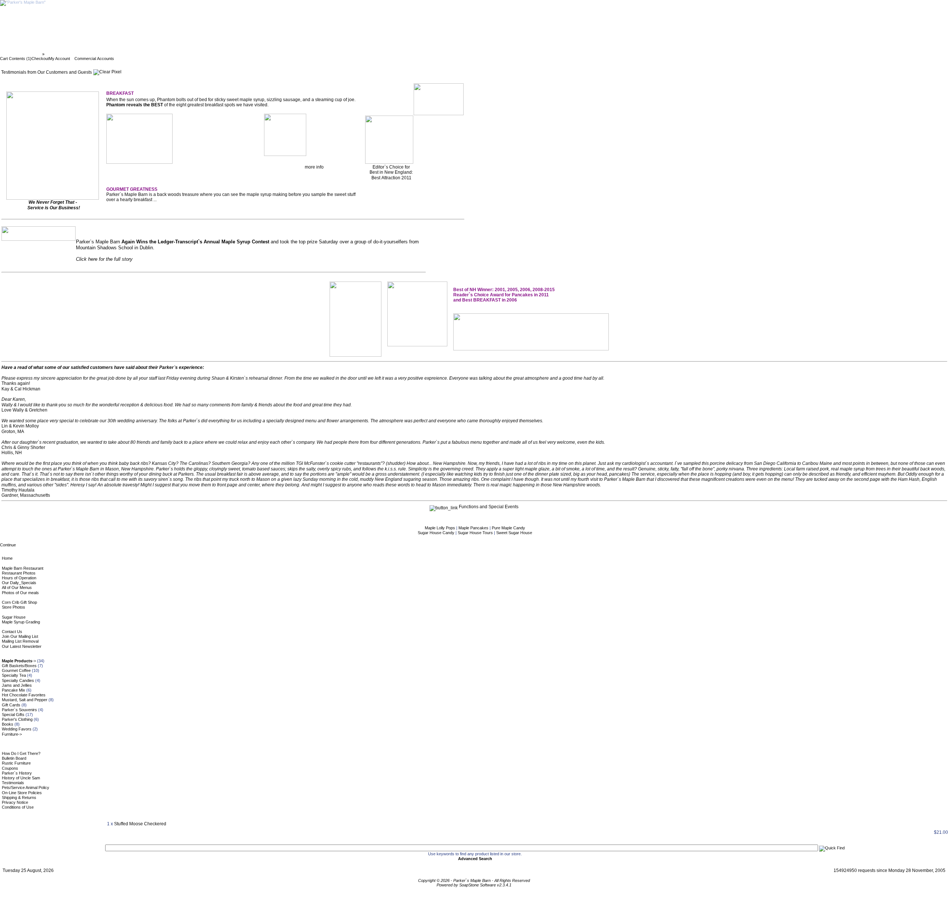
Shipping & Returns (19, 797)
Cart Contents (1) (15, 58)
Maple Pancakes (474, 528)
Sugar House (14, 617)
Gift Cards (11, 705)
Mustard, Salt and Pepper (24, 699)
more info (314, 167)
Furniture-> (12, 734)
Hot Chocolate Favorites (24, 695)
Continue (8, 545)
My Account (59, 58)
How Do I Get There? (21, 753)
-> (19, 661)
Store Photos (13, 607)
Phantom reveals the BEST (134, 104)
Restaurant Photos (19, 573)
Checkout (40, 58)
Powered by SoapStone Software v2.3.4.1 (474, 885)
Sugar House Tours (476, 532)
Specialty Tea (14, 675)
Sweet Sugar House (514, 532)
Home (7, 558)
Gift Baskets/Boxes (19, 665)
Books (7, 724)
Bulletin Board (14, 758)
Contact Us (12, 631)
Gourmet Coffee (16, 670)
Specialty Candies (18, 680)
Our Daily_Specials (19, 582)
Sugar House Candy (436, 532)
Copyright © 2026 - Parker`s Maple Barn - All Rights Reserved (474, 880)
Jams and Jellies (17, 685)
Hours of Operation (19, 578)
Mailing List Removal (20, 641)
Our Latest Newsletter (21, 646)
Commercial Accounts (94, 58)
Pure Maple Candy (508, 528)
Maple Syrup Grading (21, 622)
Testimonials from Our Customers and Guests (91, 54)
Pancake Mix (13, 690)
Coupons (10, 768)
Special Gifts (13, 714)
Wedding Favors (16, 729)
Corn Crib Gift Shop (19, 602)
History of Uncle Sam (21, 778)
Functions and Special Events (488, 506)
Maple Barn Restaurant (22, 568)
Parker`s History (17, 773)
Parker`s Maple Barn (21, 54)
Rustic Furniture (16, 763)
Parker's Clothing (17, 719)
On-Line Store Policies (22, 792)
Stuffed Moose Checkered (140, 823)
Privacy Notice (15, 802)
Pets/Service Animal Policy (25, 787)
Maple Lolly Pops (440, 528)
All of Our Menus (17, 587)
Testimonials (13, 782)
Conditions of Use (18, 807)
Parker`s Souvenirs (19, 709)
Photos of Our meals (20, 592)
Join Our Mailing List (20, 636)
